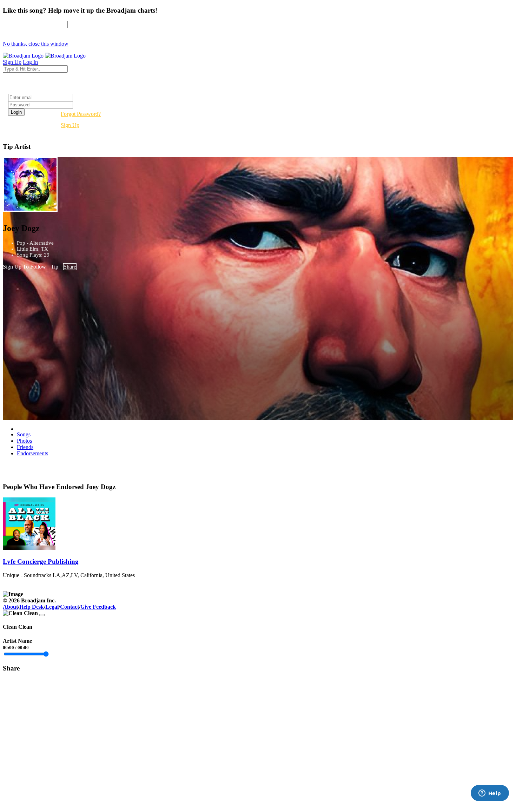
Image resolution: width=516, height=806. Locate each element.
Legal (52, 607)
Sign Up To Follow (24, 267)
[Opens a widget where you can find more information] (489, 793)
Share (70, 267)
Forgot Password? (81, 114)
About (10, 607)
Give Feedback (98, 607)
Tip (54, 267)
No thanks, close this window (35, 44)
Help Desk (31, 607)
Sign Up (70, 125)
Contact (69, 607)
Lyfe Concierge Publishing (41, 561)
